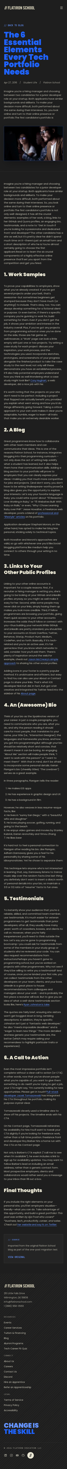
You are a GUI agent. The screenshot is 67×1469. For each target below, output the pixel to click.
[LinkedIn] (5, 1455)
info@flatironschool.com (18, 1301)
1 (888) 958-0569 (14, 1306)
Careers (8, 1366)
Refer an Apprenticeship (17, 1387)
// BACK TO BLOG (13, 25)
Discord (8, 1376)
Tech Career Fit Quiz (15, 1348)
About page (28, 693)
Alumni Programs (13, 1343)
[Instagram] (11, 1455)
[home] (19, 8)
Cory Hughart (38, 380)
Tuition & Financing (15, 1333)
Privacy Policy (11, 1405)
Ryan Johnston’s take (36, 1004)
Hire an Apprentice (14, 1382)
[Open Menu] (61, 8)
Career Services (13, 1327)
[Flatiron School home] (19, 1286)
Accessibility (11, 1410)
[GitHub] (23, 1455)
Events (7, 1322)
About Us (9, 1361)
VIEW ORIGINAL (16, 1257)
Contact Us (10, 1371)
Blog (6, 1338)
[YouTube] (17, 1455)
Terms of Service (13, 1400)
